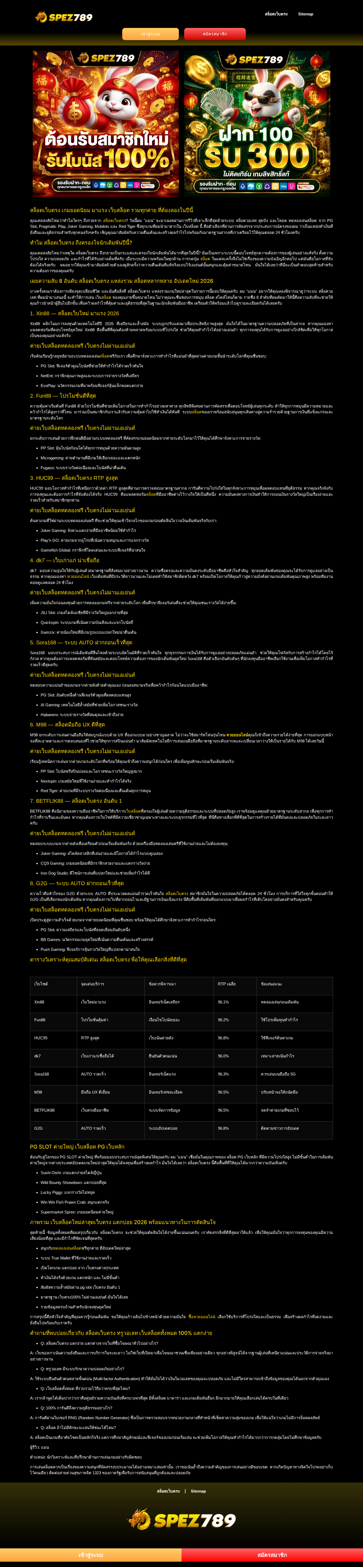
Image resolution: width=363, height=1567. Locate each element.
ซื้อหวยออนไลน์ (201, 1316)
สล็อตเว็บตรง (276, 14)
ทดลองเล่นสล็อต (67, 1248)
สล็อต (205, 259)
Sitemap (305, 14)
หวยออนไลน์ (78, 576)
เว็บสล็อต (133, 811)
